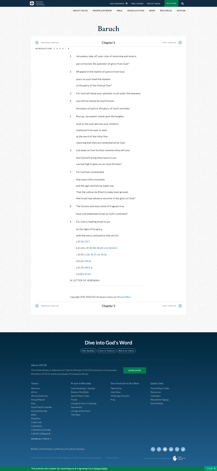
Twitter (153, 449)
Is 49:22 (87, 261)
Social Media (156, 403)
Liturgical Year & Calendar (84, 403)
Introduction (43, 48)
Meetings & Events (120, 395)
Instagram (177, 449)
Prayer (74, 399)
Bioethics (35, 418)
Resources (155, 392)
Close (210, 468)
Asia (33, 403)
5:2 (80, 248)
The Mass (75, 414)
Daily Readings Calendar (127, 3)
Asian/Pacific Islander (41, 407)
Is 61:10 (107, 248)
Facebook (159, 449)
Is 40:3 (86, 267)
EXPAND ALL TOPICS (40, 439)
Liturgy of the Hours (80, 410)
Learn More (134, 370)
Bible (33, 414)
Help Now (171, 3)
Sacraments (76, 407)
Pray (113, 399)
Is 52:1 (86, 241)
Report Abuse (153, 4)
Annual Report (38, 399)
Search (182, 3)
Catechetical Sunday (41, 429)
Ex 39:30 (87, 248)
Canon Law (36, 422)
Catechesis (36, 426)
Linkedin (171, 449)
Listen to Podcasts (106, 351)
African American (39, 395)
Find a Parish (137, 4)
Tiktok (183, 449)
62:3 (114, 248)
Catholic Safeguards (41, 433)
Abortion (35, 388)
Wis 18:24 (97, 248)
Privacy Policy (124, 297)
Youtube (165, 449)
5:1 (80, 241)
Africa (34, 392)
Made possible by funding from (157, 458)
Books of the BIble (80, 392)
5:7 (80, 267)
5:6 (80, 261)
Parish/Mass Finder (159, 388)
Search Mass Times (80, 395)
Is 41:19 (86, 274)
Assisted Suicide (39, 410)
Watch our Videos (126, 351)
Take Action (116, 388)
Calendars (155, 395)
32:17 (93, 254)
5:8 (80, 274)
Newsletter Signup (159, 399)
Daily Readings (117, 4)
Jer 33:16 (101, 254)
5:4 (80, 254)
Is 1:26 (86, 254)
